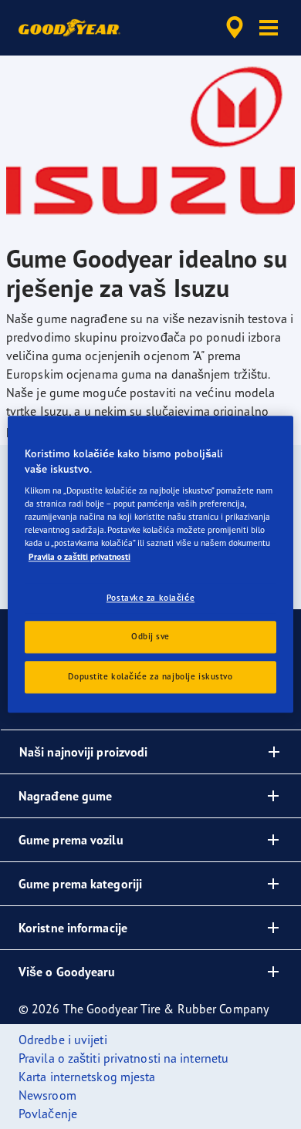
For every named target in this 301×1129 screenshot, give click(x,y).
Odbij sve (150, 637)
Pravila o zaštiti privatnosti (79, 556)
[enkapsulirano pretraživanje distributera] (235, 28)
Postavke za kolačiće (150, 597)
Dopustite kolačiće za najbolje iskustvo (150, 677)
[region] (151, 564)
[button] (268, 28)
